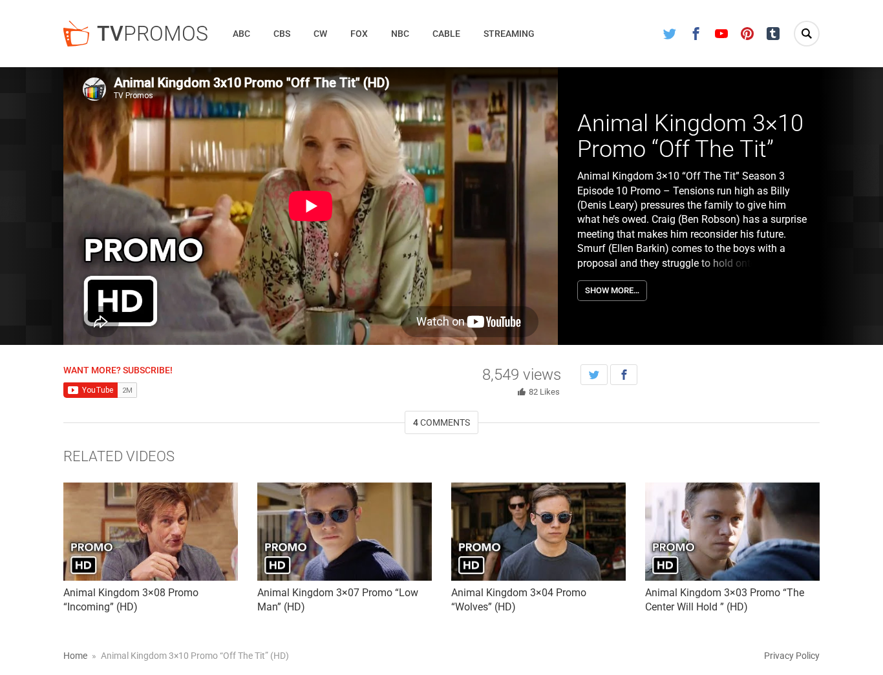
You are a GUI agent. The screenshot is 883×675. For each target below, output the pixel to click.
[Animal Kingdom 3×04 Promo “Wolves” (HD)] (538, 532)
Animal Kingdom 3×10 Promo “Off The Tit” (690, 136)
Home (75, 655)
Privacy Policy (792, 655)
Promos (152, 33)
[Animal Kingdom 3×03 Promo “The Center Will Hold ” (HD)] (732, 532)
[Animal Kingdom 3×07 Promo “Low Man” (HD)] (344, 532)
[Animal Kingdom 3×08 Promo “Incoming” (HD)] (150, 532)
